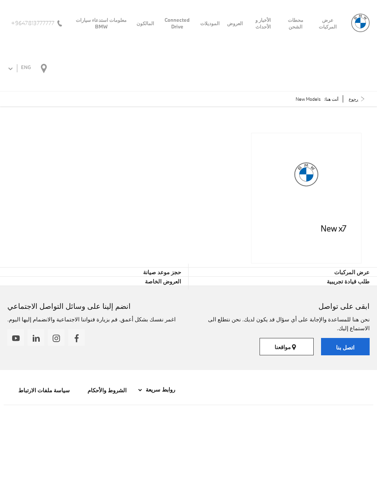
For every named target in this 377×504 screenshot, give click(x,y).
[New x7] (306, 174)
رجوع (353, 99)
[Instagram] (56, 337)
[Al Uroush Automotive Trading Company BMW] (360, 23)
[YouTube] (15, 337)
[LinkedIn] (36, 337)
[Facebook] (76, 337)
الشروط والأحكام (106, 390)
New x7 (333, 228)
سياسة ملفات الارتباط (44, 390)
